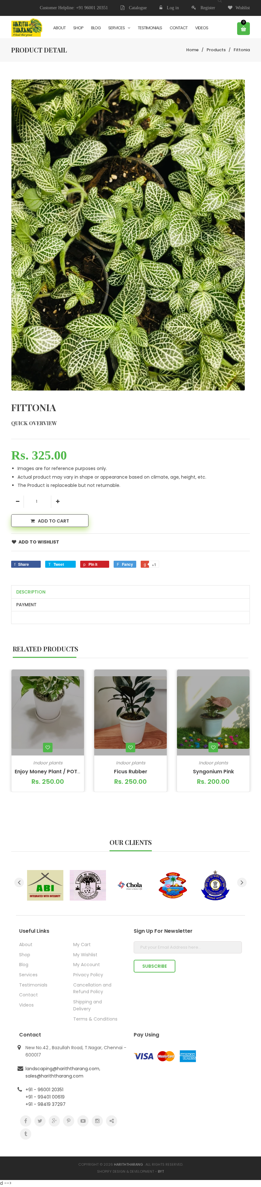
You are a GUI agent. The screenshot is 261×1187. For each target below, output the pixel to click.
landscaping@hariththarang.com (62, 1068)
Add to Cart (53, 521)
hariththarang (128, 1164)
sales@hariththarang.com (54, 1076)
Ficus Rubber (130, 771)
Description (31, 592)
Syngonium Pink (213, 771)
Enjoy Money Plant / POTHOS (51, 771)
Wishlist (243, 7)
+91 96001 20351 (92, 7)
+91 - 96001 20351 (44, 1089)
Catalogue (137, 7)
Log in (173, 7)
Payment (26, 604)
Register (208, 7)
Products (216, 50)
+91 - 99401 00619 (45, 1097)
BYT (161, 1171)
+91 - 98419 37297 (45, 1104)
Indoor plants (47, 763)
